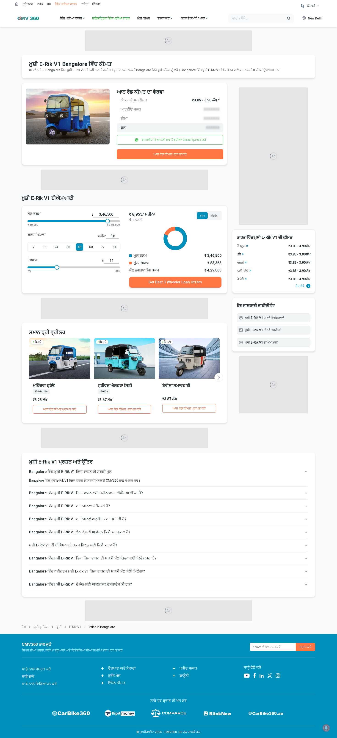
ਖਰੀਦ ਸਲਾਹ (188, 668)
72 (103, 247)
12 (33, 247)
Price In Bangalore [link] (102, 627)
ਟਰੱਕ (40, 4)
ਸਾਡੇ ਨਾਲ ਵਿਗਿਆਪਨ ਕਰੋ (39, 684)
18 (45, 247)
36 (68, 247)
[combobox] (313, 6)
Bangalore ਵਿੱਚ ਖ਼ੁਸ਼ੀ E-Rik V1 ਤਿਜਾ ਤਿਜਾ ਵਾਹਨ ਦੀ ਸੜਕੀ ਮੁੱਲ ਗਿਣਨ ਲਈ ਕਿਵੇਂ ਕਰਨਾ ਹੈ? (93, 558)
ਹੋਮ (24, 627)
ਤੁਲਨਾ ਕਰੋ (163, 18)
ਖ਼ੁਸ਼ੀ (58, 627)
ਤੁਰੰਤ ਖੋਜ (114, 675)
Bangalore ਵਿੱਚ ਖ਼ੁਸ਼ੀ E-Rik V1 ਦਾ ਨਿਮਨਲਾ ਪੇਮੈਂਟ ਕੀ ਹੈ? (69, 506)
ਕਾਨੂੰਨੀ (184, 675)
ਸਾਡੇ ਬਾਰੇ (28, 676)
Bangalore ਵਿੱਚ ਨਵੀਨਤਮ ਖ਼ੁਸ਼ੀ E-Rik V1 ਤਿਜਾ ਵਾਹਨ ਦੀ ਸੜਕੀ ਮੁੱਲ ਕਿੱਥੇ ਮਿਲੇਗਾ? (87, 571)
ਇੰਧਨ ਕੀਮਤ (116, 683)
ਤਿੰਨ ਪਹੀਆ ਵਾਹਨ (66, 4)
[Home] (26, 18)
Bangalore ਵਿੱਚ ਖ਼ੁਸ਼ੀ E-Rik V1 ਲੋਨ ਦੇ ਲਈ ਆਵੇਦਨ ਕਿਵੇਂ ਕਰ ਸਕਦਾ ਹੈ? (79, 532)
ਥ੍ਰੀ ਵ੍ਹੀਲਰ (41, 627)
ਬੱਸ (49, 4)
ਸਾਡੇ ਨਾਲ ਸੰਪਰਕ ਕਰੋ (36, 669)
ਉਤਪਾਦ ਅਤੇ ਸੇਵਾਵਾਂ (122, 668)
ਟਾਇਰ (84, 4)
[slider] (107, 221)
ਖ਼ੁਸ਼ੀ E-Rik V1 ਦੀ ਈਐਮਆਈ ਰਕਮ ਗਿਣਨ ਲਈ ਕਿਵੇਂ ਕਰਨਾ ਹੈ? (73, 545)
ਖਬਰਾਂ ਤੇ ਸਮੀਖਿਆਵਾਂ (192, 18)
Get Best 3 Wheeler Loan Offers (175, 282)
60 (91, 247)
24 (56, 247)
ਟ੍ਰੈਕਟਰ (28, 4)
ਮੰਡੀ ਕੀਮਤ (143, 18)
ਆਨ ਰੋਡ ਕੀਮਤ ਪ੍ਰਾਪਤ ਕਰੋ (170, 154)
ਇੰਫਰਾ (96, 4)
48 (79, 247)
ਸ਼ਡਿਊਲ (214, 215)
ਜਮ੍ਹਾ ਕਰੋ (305, 647)
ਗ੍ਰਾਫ (202, 215)
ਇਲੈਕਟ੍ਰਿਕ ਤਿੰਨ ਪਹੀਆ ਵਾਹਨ (111, 18)
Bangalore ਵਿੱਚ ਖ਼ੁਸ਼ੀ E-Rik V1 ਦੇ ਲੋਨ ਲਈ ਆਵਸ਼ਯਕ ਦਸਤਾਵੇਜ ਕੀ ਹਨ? (80, 584)
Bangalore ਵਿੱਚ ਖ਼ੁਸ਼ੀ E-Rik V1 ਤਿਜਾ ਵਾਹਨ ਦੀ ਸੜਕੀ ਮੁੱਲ (70, 471)
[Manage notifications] (326, 728)
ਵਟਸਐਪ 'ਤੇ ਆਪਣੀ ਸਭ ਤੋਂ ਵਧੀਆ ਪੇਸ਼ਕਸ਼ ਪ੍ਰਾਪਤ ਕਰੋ (174, 140)
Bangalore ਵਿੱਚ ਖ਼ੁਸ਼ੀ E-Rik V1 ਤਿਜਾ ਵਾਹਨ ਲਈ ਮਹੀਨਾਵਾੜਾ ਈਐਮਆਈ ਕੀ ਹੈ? (86, 493)
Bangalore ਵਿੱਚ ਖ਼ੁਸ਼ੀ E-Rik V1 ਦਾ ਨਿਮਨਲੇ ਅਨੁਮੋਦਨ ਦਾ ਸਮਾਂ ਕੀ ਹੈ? (77, 519)
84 (114, 247)
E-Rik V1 (75, 627)
